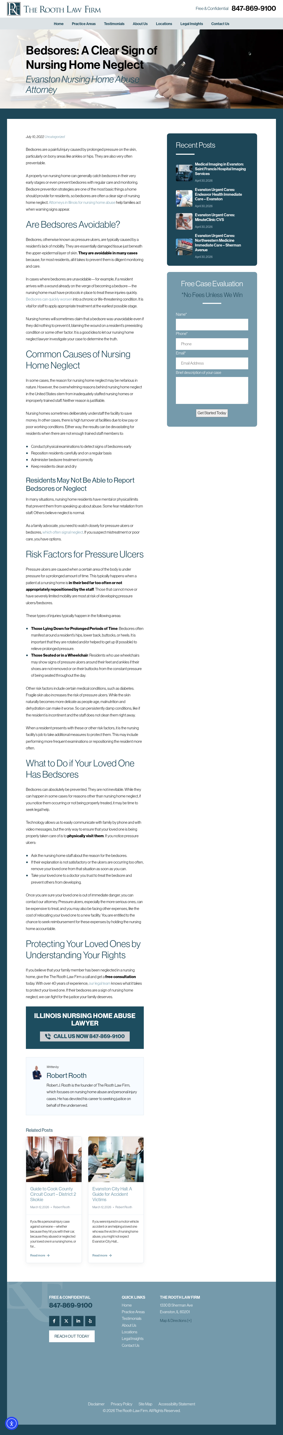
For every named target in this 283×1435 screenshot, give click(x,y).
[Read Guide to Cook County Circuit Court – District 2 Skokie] (54, 1159)
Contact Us (220, 24)
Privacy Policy (121, 1404)
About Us (140, 24)
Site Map (145, 1404)
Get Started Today (212, 413)
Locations (164, 24)
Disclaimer (96, 1404)
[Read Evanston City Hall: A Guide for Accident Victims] (116, 1159)
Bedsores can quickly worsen (49, 299)
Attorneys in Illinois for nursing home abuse (82, 202)
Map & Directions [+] (175, 1320)
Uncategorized (55, 137)
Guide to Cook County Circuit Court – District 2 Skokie (53, 1194)
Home (59, 24)
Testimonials (114, 24)
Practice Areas (84, 24)
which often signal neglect (62, 532)
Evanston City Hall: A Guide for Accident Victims (112, 1194)
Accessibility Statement (176, 1404)
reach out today (71, 1336)
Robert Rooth (67, 1075)
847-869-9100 (254, 8)
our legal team (100, 983)
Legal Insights (191, 24)
